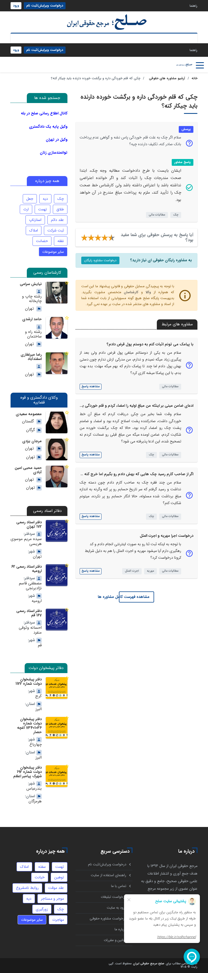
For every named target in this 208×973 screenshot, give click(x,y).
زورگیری (42, 909)
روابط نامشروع (27, 888)
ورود (16, 5)
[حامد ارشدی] (56, 328)
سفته (42, 867)
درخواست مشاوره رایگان (100, 260)
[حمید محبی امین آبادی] (56, 476)
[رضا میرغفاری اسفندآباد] (56, 363)
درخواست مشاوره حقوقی (108, 918)
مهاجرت (58, 920)
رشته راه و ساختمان (33, 334)
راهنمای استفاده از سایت (108, 875)
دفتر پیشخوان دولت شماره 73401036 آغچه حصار (29, 725)
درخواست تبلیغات (113, 897)
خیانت (40, 877)
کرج (38, 696)
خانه (194, 78)
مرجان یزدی (32, 441)
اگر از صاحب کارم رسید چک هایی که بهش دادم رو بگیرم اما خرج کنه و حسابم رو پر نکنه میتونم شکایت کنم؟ (107, 474)
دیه (45, 199)
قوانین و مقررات (115, 940)
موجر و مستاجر (52, 899)
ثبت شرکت (55, 230)
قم (40, 645)
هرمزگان (35, 801)
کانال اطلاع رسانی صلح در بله (44, 113)
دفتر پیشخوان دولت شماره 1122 (28, 681)
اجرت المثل (132, 571)
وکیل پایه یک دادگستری (48, 126)
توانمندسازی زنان (53, 152)
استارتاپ (35, 220)
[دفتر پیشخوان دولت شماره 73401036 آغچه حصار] (56, 728)
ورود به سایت (116, 908)
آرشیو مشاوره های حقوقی (167, 78)
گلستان (28, 421)
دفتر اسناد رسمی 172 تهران (29, 524)
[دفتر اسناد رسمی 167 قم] (56, 619)
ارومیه (37, 601)
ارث (26, 209)
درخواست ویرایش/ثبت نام (44, 5)
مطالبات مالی (157, 215)
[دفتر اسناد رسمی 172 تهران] (56, 531)
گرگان (30, 430)
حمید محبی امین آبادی (28, 470)
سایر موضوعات (53, 252)
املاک (33, 230)
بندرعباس (34, 788)
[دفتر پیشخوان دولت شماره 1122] (56, 688)
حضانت (42, 241)
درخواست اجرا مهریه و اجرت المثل (166, 536)
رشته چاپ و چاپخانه (32, 299)
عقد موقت (56, 888)
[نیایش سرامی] (56, 292)
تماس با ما (118, 886)
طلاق (60, 209)
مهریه (150, 571)
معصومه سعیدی (29, 414)
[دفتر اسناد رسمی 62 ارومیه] (56, 575)
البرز (38, 709)
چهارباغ (36, 744)
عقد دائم (57, 220)
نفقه (60, 241)
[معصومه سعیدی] (56, 422)
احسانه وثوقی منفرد (30, 630)
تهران (29, 308)
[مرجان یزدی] (56, 449)
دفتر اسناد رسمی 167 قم (29, 613)
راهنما (193, 5)
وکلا (148, 292)
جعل (29, 199)
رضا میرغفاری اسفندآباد (31, 357)
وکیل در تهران (56, 139)
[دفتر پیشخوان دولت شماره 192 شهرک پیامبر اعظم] (56, 776)
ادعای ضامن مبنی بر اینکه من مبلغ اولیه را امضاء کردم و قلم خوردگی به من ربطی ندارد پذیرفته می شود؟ (110, 406)
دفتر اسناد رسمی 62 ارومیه (26, 569)
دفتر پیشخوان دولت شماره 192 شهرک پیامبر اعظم (27, 771)
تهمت (42, 209)
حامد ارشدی (32, 319)
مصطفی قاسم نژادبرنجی (30, 586)
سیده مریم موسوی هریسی (26, 541)
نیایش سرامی (31, 284)
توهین (59, 877)
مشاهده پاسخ (91, 386)
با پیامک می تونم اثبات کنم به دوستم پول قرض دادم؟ (150, 344)
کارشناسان (131, 292)
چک (175, 215)
